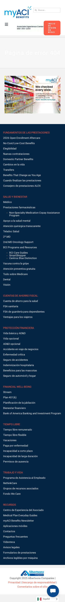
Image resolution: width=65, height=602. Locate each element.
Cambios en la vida (14, 164)
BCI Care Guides (18, 252)
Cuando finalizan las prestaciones (22, 180)
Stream (7, 392)
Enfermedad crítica (14, 354)
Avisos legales (11, 547)
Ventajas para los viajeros (17, 316)
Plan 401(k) (9, 397)
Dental (6, 279)
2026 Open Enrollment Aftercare (21, 137)
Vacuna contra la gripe (16, 263)
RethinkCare (10, 483)
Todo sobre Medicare (15, 274)
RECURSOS (9, 504)
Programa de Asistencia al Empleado (24, 477)
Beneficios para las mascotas (20, 370)
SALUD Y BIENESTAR (15, 196)
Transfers (8, 169)
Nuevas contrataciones (16, 153)
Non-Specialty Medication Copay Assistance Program (34, 214)
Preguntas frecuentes (15, 536)
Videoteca (9, 541)
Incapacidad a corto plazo (18, 450)
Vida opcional (11, 338)
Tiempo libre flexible (14, 434)
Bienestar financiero (14, 408)
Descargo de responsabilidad (39, 582)
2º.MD (6, 236)
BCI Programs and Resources (20, 247)
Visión (6, 284)
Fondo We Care (12, 493)
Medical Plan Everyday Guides (20, 515)
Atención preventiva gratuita (19, 268)
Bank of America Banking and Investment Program (32, 413)
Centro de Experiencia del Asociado (23, 510)
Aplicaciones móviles (15, 526)
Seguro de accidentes (15, 359)
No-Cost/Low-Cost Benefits (19, 143)
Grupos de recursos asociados (20, 488)
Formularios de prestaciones (19, 552)
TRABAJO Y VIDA (13, 472)
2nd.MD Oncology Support (18, 242)
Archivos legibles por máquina (20, 557)
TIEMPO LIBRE (11, 424)
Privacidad (14, 582)
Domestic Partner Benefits (18, 159)
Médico (7, 202)
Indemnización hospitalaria (18, 365)
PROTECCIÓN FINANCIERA (18, 327)
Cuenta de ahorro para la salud (20, 301)
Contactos (9, 531)
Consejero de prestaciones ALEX (22, 185)
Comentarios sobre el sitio (32, 586)
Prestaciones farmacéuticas (19, 207)
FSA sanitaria (10, 306)
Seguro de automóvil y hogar (19, 375)
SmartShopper (17, 255)
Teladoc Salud (11, 231)
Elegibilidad (9, 148)
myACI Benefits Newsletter (18, 520)
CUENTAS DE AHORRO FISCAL (20, 295)
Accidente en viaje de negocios (20, 349)
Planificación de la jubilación (19, 402)
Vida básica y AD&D (14, 333)
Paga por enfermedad (15, 445)
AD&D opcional (11, 343)
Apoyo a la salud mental (16, 220)
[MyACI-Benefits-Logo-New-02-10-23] (18, 7)
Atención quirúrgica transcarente (22, 226)
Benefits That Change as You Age (22, 175)
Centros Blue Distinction (23, 258)
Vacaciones (9, 440)
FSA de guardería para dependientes (24, 311)
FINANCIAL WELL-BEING (17, 386)
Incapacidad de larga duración (20, 456)
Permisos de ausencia (15, 461)
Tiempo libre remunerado (17, 429)
